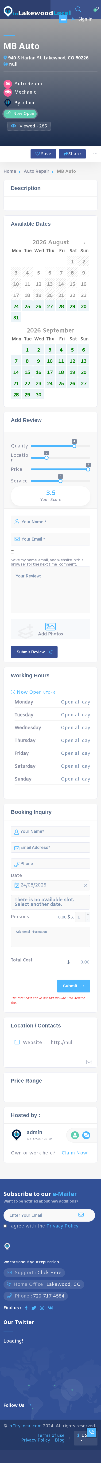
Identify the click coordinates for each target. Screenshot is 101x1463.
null (13, 64)
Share (74, 154)
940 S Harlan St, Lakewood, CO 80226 (48, 58)
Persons (20, 917)
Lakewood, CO (64, 1284)
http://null (62, 1043)
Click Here (49, 1273)
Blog (60, 1440)
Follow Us (14, 1405)
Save (45, 154)
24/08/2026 (33, 885)
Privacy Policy (62, 1226)
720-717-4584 (48, 1296)
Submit (70, 985)
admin (34, 1133)
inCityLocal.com (25, 1426)
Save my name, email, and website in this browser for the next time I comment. (47, 562)
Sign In (85, 19)
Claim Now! (75, 1153)
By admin (25, 103)
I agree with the (43, 1226)
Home (10, 171)
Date (16, 875)
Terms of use (51, 1435)
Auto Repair (36, 171)
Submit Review (31, 652)
